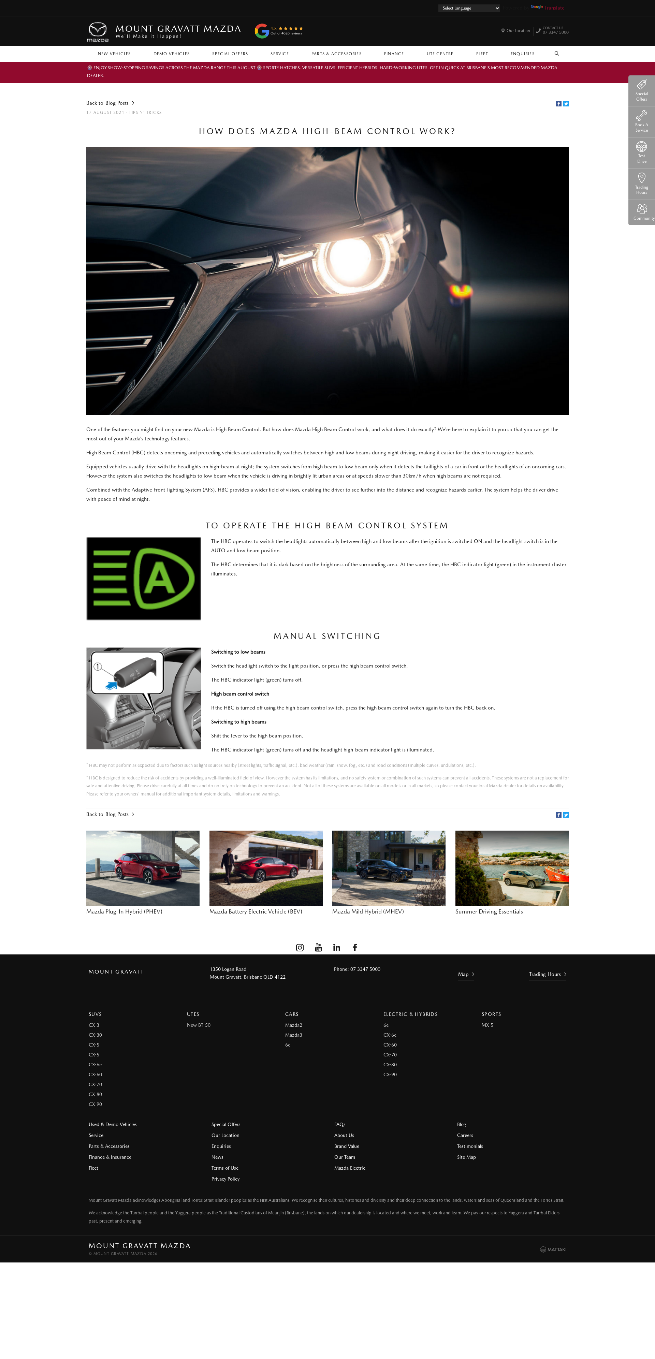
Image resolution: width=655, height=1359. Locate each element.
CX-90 (95, 1104)
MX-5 (487, 1025)
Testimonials (470, 1146)
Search (557, 52)
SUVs (95, 1014)
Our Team (344, 1157)
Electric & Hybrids (410, 1014)
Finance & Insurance (110, 1157)
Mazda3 (293, 1035)
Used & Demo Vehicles (113, 1124)
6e (287, 1045)
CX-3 (94, 1025)
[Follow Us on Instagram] (300, 947)
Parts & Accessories (336, 54)
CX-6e (95, 1064)
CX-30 (95, 1035)
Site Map (466, 1157)
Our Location (518, 30)
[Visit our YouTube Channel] (318, 947)
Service (280, 54)
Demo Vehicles (172, 54)
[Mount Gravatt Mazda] (98, 31)
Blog (461, 1124)
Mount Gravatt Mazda (178, 31)
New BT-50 (198, 1025)
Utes (193, 1014)
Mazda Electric (349, 1168)
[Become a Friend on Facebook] (355, 947)
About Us (344, 1135)
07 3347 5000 (556, 31)
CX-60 (95, 1074)
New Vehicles (114, 54)
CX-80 (95, 1094)
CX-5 (94, 1045)
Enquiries (523, 54)
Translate (554, 8)
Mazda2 (293, 1025)
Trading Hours (545, 974)
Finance (394, 54)
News (217, 1157)
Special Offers (230, 54)
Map (463, 974)
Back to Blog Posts (107, 103)
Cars (292, 1014)
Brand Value (346, 1146)
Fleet (482, 54)
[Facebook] (559, 103)
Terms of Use (225, 1168)
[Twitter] (566, 103)
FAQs (340, 1124)
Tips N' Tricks (145, 112)
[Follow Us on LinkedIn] (337, 947)
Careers (465, 1135)
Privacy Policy (225, 1179)
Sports (491, 1014)
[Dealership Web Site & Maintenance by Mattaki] (553, 1249)
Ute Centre (440, 54)
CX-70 (95, 1084)
